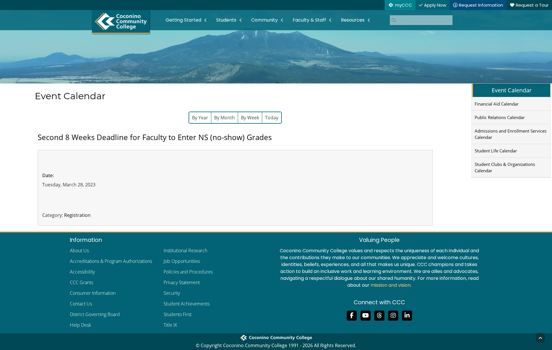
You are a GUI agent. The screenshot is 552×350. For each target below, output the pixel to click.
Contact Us (81, 304)
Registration (77, 215)
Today (271, 117)
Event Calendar (512, 90)
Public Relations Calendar (500, 117)
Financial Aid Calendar (497, 104)
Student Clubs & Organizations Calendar (505, 167)
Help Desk (80, 325)
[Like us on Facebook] (352, 315)
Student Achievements (187, 304)
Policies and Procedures (188, 272)
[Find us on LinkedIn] (407, 315)
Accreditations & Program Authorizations (111, 261)
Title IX (170, 325)
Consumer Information (93, 293)
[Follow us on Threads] (379, 315)
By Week (250, 117)
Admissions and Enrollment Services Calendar (511, 134)
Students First (177, 314)
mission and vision (391, 285)
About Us (79, 250)
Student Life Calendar (496, 151)
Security (172, 293)
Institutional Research (185, 250)
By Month (224, 117)
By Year (200, 117)
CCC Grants (81, 282)
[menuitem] (186, 20)
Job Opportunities (182, 261)
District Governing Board (95, 314)
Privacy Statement (182, 282)
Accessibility (82, 272)
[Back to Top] (540, 338)
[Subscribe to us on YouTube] (365, 315)
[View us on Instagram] (393, 315)
